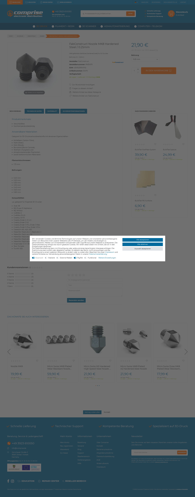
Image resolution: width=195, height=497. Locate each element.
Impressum (109, 252)
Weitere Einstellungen (107, 258)
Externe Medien (66, 258)
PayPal (80, 258)
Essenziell (39, 258)
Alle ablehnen (142, 244)
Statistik (51, 258)
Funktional (92, 258)
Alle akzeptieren (142, 240)
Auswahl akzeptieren (143, 249)
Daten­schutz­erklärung (98, 254)
